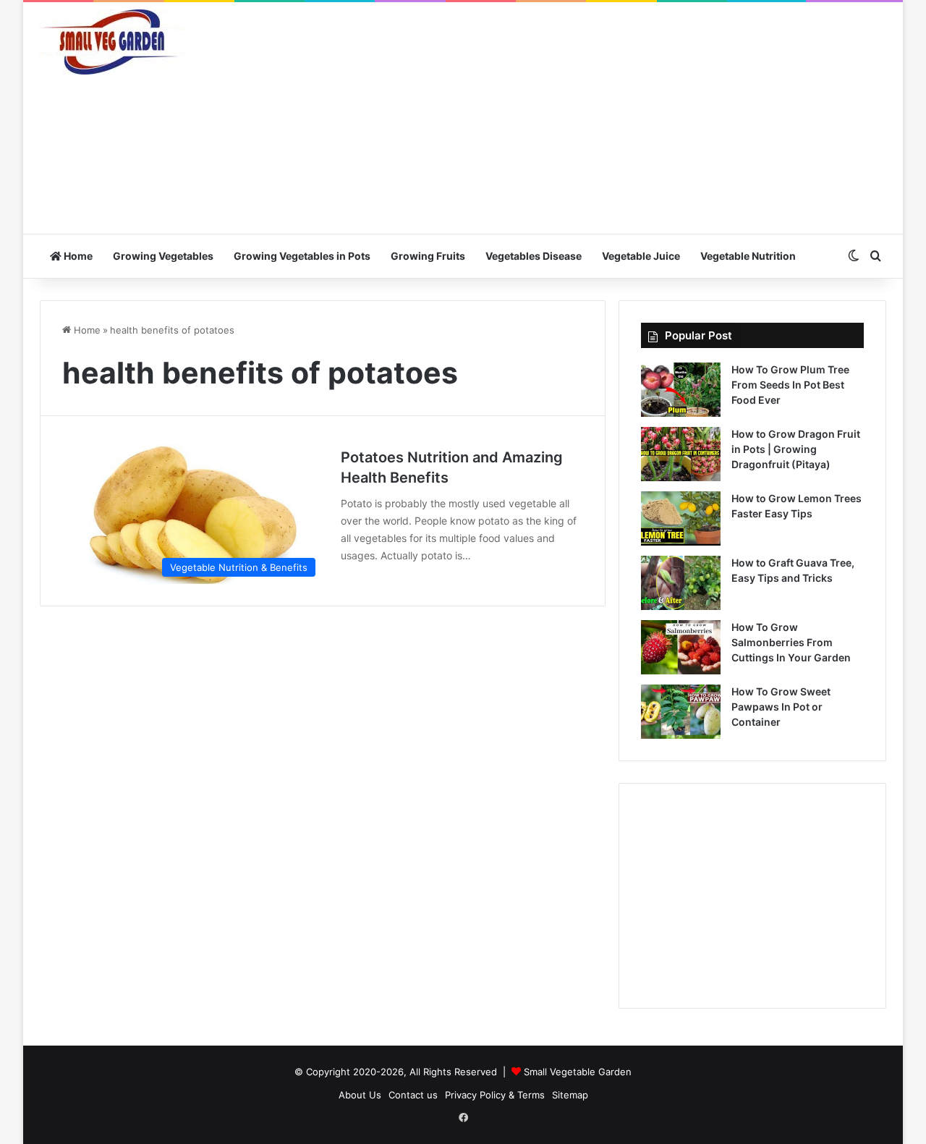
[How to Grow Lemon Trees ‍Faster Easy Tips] (681, 518)
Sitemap (570, 1095)
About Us (360, 1095)
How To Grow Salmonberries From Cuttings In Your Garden (791, 642)
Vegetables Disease (533, 256)
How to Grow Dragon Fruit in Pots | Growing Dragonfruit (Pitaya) (795, 449)
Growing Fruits (428, 256)
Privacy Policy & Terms (495, 1095)
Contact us (413, 1095)
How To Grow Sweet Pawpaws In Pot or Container (781, 706)
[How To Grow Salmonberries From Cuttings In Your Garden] (681, 647)
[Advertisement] (607, 118)
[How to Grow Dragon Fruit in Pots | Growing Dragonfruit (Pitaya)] (681, 454)
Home (77, 256)
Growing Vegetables (163, 256)
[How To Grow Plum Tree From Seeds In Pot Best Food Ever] (681, 390)
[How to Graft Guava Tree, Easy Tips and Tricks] (681, 583)
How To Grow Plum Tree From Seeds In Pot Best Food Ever (790, 384)
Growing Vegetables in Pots (302, 256)
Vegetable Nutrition (748, 256)
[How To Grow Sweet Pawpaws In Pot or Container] (681, 712)
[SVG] (112, 42)
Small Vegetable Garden (578, 1071)
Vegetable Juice (641, 256)
